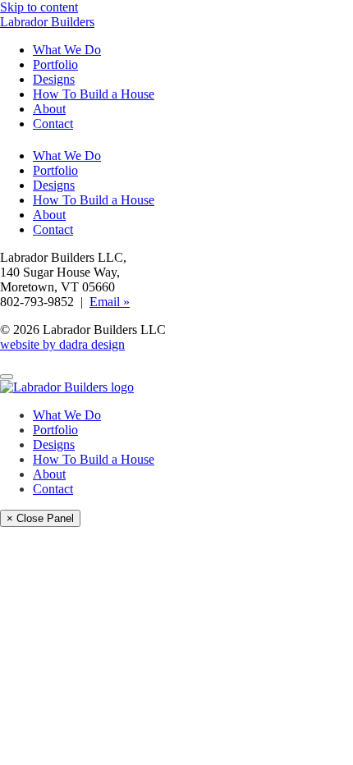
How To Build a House (93, 94)
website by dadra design (62, 344)
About (49, 109)
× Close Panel (40, 518)
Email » (109, 302)
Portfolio (55, 64)
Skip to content (39, 7)
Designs (54, 79)
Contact (53, 124)
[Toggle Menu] (6, 376)
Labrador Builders (47, 22)
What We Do (67, 50)
